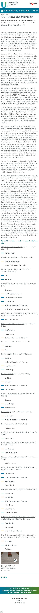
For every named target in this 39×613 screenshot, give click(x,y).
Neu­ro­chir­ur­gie (6, 412)
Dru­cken (26, 592)
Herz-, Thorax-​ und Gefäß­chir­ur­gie (12, 324)
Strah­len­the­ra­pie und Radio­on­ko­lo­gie (13, 457)
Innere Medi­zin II (6, 354)
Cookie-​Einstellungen (30, 590)
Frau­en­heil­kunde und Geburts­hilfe (12, 283)
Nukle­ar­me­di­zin (6, 424)
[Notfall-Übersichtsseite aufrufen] (32, 4)
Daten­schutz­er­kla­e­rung (16, 590)
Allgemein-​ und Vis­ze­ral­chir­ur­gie (12, 247)
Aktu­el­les (34, 11)
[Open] (1, 612)
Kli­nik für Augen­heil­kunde (9, 257)
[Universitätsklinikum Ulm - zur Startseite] (2, 11)
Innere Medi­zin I (6, 342)
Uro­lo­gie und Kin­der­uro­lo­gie (10, 489)
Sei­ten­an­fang (18, 592)
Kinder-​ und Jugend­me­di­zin (10, 393)
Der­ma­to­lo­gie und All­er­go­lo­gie (11, 269)
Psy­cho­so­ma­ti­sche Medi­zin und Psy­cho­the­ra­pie (16, 442)
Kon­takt (10, 592)
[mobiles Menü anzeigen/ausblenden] (35, 4)
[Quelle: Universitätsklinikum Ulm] (10, 558)
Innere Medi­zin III (7, 374)
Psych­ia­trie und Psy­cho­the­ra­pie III (12, 432)
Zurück (5, 577)
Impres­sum (5, 590)
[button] (30, 4)
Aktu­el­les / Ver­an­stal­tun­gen (20, 11)
